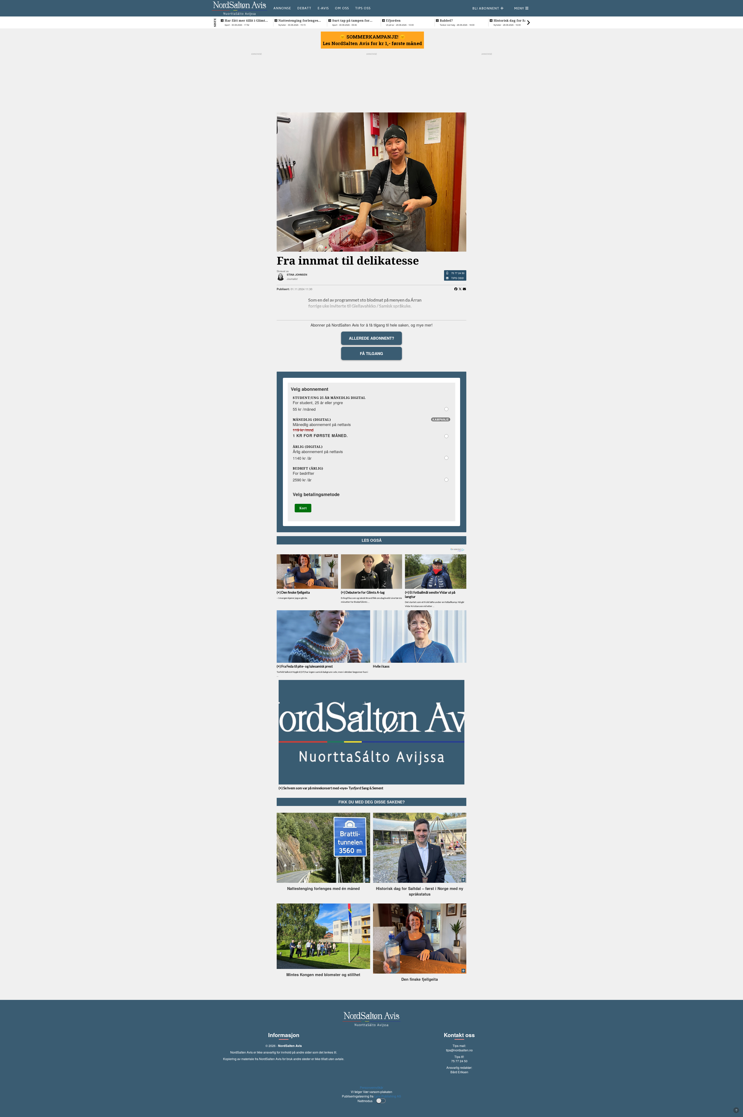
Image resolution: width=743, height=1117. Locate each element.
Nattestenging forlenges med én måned (298, 20)
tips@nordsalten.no (459, 1050)
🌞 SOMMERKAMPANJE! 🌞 (372, 37)
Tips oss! (457, 278)
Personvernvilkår (371, 1087)
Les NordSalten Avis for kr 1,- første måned (372, 43)
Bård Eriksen (459, 1072)
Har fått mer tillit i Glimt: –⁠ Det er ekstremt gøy (245, 20)
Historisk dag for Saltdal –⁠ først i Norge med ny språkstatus (514, 20)
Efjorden (393, 20)
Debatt (304, 8)
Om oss (342, 8)
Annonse (282, 8)
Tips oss (363, 8)
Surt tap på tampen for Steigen (351, 20)
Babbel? (446, 20)
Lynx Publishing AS (387, 1096)
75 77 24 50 (457, 273)
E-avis (323, 8)
